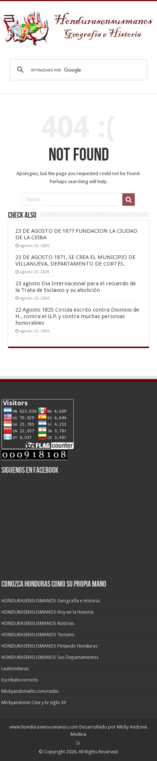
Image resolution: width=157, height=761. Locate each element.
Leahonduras (15, 668)
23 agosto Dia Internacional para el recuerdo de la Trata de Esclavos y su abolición (75, 286)
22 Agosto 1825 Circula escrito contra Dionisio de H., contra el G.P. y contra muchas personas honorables (77, 316)
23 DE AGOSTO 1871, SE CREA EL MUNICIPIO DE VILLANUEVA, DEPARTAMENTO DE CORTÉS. (75, 260)
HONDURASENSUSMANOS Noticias (37, 623)
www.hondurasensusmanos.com (43, 727)
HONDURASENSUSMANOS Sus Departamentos (50, 657)
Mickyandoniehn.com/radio (30, 691)
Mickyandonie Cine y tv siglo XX (33, 702)
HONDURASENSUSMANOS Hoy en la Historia (47, 612)
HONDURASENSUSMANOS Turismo (37, 634)
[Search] (128, 199)
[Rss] (78, 743)
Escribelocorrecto (19, 680)
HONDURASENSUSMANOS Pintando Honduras (49, 646)
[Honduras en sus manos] (78, 25)
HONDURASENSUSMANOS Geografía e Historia (50, 600)
